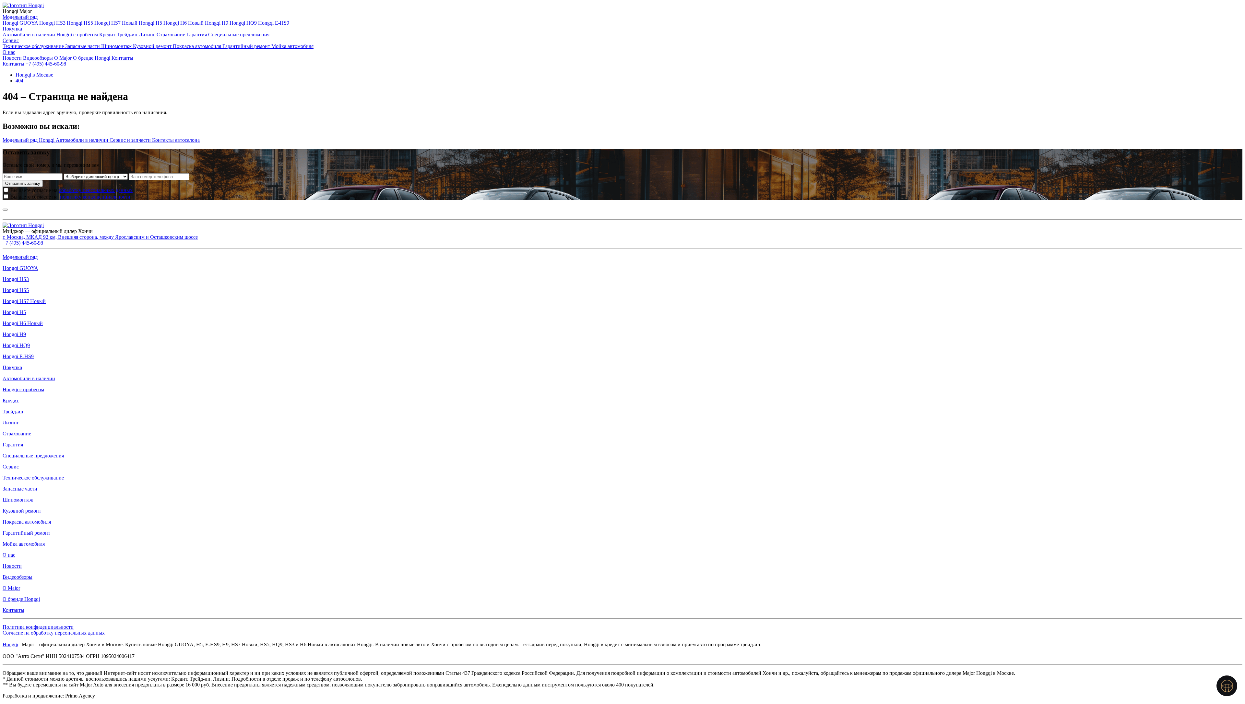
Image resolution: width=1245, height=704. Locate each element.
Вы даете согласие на (71, 190)
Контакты (122, 58)
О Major (63, 58)
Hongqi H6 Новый (184, 23)
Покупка (12, 28)
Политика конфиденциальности (38, 627)
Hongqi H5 (151, 23)
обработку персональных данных (96, 190)
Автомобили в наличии (29, 34)
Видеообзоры (38, 58)
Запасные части (83, 46)
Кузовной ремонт (153, 46)
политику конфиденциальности (95, 197)
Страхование (171, 34)
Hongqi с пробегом (77, 34)
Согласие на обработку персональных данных (54, 633)
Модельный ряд (20, 17)
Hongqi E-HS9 (273, 23)
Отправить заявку (22, 183)
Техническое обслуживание (34, 46)
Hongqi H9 (217, 23)
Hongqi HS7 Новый (116, 23)
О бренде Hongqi (92, 58)
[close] (5, 210)
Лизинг (148, 34)
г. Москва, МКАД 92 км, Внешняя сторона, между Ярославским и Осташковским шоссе (100, 237)
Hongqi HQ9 (244, 23)
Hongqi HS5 (80, 23)
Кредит (108, 34)
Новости (13, 58)
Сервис (11, 40)
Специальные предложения (238, 34)
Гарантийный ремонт (246, 46)
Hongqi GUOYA (21, 23)
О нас (9, 52)
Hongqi (10, 644)
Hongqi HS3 (53, 23)
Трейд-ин (128, 34)
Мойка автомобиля (292, 46)
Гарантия (197, 34)
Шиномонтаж (117, 46)
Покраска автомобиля (197, 46)
